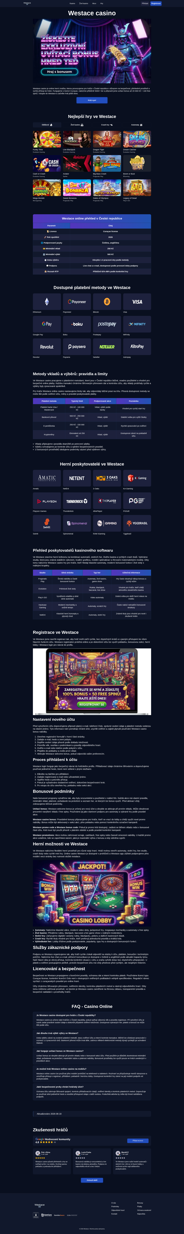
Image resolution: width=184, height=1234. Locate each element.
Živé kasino (75, 125)
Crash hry (105, 125)
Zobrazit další (92, 1180)
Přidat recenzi (138, 1141)
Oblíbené (45, 125)
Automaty (135, 125)
